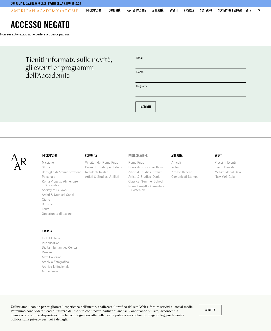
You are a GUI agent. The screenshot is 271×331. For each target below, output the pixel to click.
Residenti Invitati (98, 172)
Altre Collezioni (53, 257)
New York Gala (226, 177)
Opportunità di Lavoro (58, 214)
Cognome (142, 86)
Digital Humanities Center (61, 247)
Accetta (210, 310)
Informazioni (94, 10)
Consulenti (50, 204)
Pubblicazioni (52, 243)
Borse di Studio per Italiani (105, 167)
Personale (50, 177)
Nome (139, 71)
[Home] (44, 10)
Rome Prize (137, 162)
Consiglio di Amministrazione (63, 172)
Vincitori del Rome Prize (103, 162)
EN (247, 10)
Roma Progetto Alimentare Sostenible (61, 183)
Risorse (48, 252)
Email (139, 57)
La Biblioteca (52, 238)
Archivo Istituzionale (57, 267)
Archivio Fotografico (57, 262)
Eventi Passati (226, 167)
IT (254, 10)
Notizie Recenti (183, 172)
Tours (47, 209)
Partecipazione (136, 10)
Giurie (47, 199)
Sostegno (206, 10)
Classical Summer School (147, 181)
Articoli (177, 162)
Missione (49, 162)
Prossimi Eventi (227, 162)
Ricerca (189, 10)
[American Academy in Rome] (26, 162)
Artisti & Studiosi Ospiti (59, 195)
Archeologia (51, 271)
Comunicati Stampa (186, 177)
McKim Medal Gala (229, 172)
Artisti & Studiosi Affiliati (103, 177)
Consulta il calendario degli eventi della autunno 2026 (46, 3)
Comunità (114, 10)
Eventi (174, 10)
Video (176, 167)
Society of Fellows (230, 10)
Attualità (157, 10)
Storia (47, 167)
